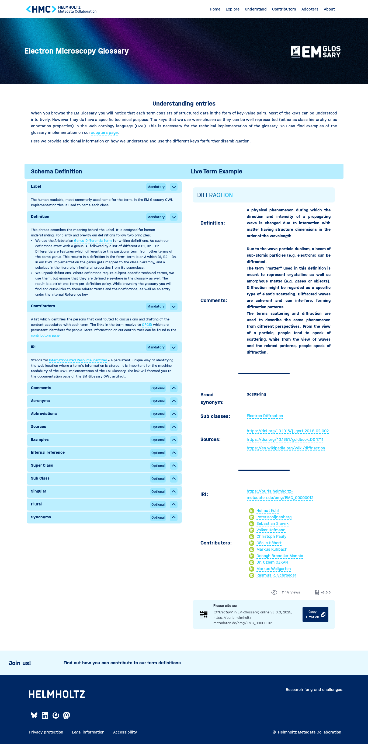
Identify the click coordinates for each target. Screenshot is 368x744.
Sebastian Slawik (272, 523)
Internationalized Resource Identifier (78, 360)
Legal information (88, 732)
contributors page (45, 335)
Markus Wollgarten (273, 568)
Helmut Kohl (267, 510)
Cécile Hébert (269, 542)
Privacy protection (46, 732)
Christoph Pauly (271, 536)
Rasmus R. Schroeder (276, 575)
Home (215, 9)
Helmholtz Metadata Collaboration (309, 732)
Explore (232, 9)
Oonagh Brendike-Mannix (279, 555)
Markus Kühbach (271, 549)
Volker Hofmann (271, 529)
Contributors (284, 9)
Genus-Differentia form (93, 240)
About (329, 9)
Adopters (309, 9)
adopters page (104, 132)
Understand (256, 9)
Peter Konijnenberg (273, 516)
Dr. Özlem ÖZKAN (272, 562)
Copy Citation (312, 614)
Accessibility (125, 732)
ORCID (147, 324)
